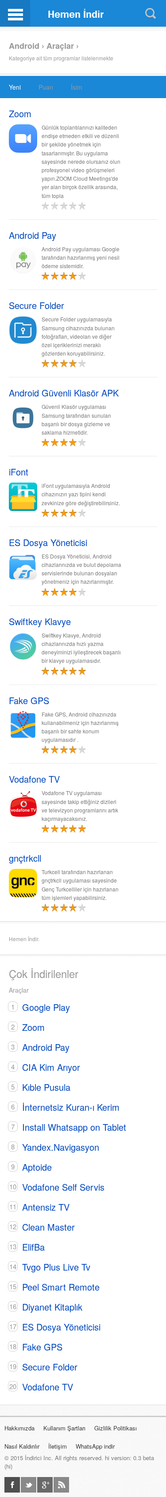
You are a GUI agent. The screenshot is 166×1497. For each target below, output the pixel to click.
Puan (46, 87)
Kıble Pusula (46, 1087)
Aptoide (37, 1166)
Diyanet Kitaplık (52, 1306)
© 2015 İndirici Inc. (28, 1457)
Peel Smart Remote (61, 1286)
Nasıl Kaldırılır (21, 1446)
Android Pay (45, 1047)
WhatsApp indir (95, 1446)
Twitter (28, 1485)
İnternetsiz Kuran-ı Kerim (71, 1107)
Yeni (15, 87)
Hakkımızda (19, 1428)
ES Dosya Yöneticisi (61, 1326)
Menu (15, 13)
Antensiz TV (45, 1206)
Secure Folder (49, 1366)
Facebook (12, 1485)
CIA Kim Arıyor (51, 1067)
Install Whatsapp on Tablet (74, 1127)
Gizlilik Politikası (115, 1428)
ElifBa (33, 1246)
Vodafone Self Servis (63, 1186)
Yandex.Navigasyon (60, 1147)
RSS (61, 1485)
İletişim (57, 1446)
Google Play (46, 1007)
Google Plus (45, 1485)
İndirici (76, 13)
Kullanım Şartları (64, 1428)
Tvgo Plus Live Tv (56, 1266)
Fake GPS (42, 1346)
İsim (76, 87)
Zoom (33, 1027)
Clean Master (48, 1226)
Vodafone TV (47, 1386)
